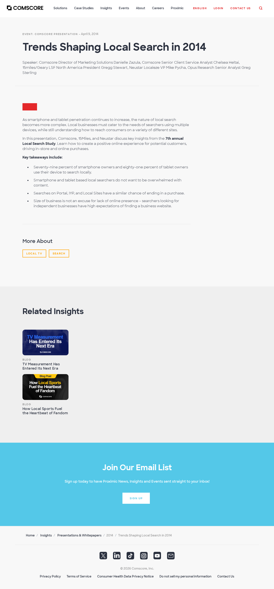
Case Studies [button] (84, 8)
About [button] (140, 8)
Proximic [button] (177, 8)
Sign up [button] (136, 498)
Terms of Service (79, 576)
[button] (200, 10)
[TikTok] (130, 557)
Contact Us (225, 576)
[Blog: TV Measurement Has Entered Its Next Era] (45, 342)
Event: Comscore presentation (50, 34)
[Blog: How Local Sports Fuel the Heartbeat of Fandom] (45, 387)
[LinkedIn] (117, 557)
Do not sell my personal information (185, 576)
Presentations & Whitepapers (79, 535)
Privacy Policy (50, 576)
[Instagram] (144, 557)
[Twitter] (103, 557)
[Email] (171, 557)
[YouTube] (157, 557)
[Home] (25, 10)
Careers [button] (158, 8)
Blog (26, 359)
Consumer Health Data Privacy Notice (125, 576)
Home (30, 535)
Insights (46, 535)
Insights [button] (106, 8)
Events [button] (124, 8)
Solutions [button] (60, 8)
